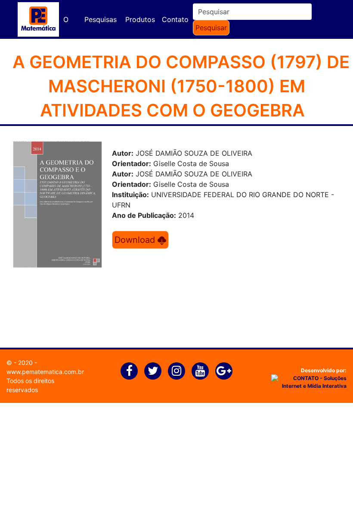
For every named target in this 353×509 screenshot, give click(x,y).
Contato (175, 19)
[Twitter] (152, 371)
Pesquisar (211, 27)
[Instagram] (176, 371)
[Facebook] (129, 371)
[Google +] (223, 371)
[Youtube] (200, 371)
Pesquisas (100, 19)
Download (136, 240)
